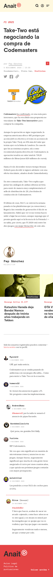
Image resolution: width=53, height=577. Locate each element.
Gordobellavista (19, 423)
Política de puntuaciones (11, 568)
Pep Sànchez (15, 63)
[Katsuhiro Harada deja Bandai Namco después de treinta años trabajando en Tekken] (20, 285)
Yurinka (14, 438)
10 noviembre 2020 (17, 481)
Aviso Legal (10, 563)
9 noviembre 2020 (16, 360)
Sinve (20, 500)
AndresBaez (18, 405)
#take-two (26, 70)
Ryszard (14, 356)
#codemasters (11, 70)
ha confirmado (23, 114)
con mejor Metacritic (24, 226)
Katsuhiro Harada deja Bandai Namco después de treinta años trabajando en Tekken (19, 313)
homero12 (14, 383)
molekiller (16, 477)
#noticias (40, 70)
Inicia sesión (10, 347)
